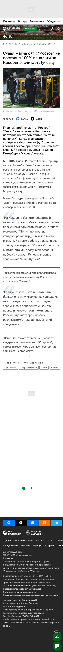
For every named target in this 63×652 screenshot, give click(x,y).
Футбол (7, 540)
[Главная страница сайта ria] (3, 29)
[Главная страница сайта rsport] (18, 29)
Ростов (54, 367)
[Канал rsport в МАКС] (9, 523)
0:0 (35, 207)
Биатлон (40, 540)
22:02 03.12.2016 (11, 44)
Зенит (44, 367)
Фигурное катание (23, 540)
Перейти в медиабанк (44, 111)
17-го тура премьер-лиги (25, 198)
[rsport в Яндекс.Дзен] (21, 523)
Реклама (25, 545)
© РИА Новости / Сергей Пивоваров (18, 111)
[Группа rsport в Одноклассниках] (44, 523)
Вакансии (8, 558)
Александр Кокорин (33, 363)
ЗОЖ (49, 540)
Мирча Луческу (12, 363)
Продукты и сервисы (44, 545)
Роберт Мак (10, 367)
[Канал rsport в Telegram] (56, 523)
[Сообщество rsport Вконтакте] (33, 523)
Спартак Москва (28, 367)
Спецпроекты (10, 545)
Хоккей (59, 540)
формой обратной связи (31, 613)
